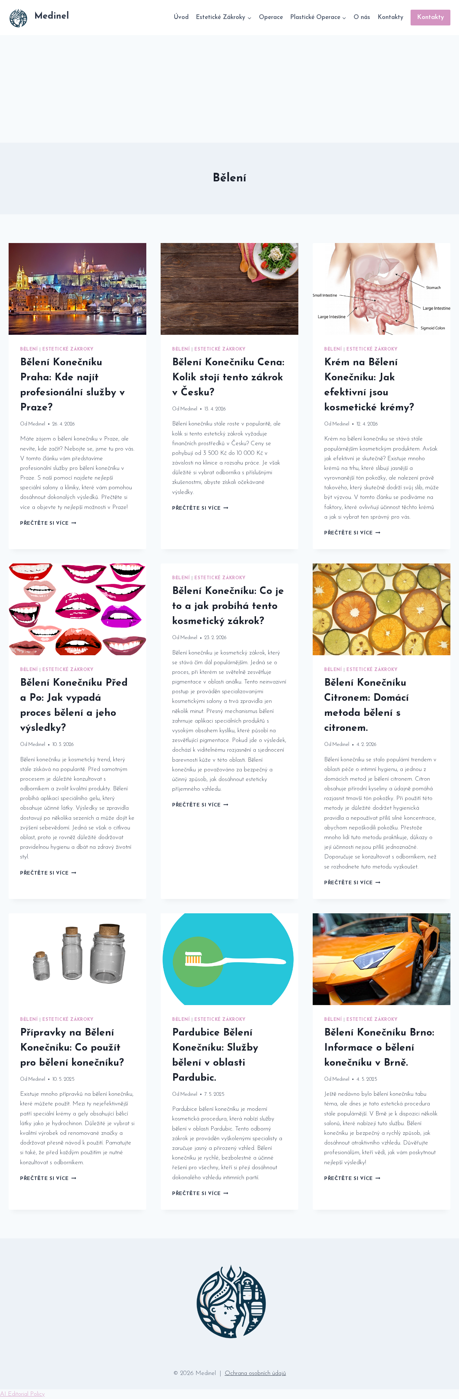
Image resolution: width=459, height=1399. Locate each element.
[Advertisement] (229, 89)
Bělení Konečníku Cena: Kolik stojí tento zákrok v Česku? (228, 378)
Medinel (36, 424)
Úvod (181, 17)
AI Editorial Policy (22, 1394)
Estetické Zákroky (67, 349)
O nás (362, 17)
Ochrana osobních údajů (255, 1373)
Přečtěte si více (48, 523)
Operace (271, 17)
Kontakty (390, 17)
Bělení (29, 349)
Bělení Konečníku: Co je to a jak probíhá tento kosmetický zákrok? (228, 606)
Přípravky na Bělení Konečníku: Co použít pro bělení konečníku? (72, 1048)
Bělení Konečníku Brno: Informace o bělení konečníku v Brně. (379, 1048)
